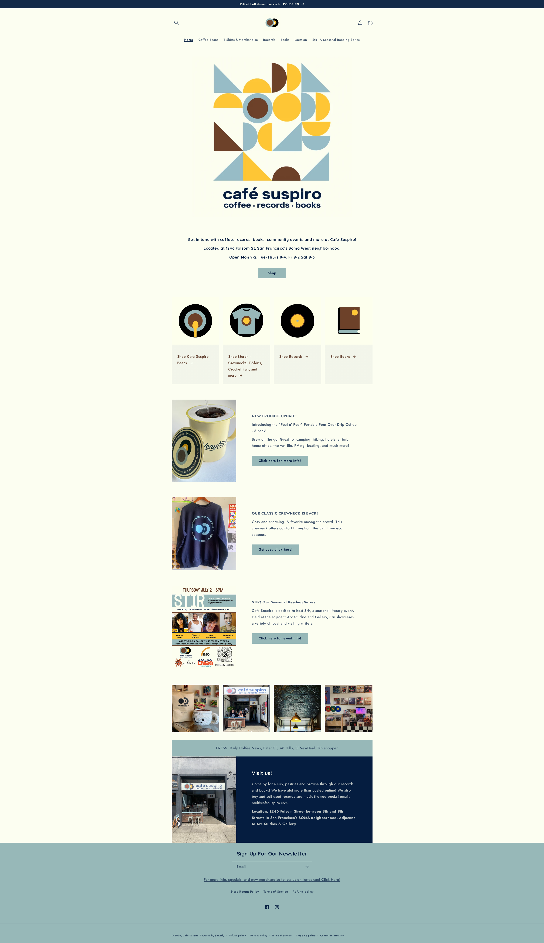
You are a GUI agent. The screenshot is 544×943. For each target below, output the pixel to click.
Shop (272, 272)
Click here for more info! (280, 460)
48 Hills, (287, 748)
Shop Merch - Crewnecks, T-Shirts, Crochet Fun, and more (245, 366)
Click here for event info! (280, 638)
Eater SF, (271, 748)
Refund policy (303, 891)
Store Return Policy (244, 891)
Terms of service (282, 935)
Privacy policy (258, 935)
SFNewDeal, (305, 748)
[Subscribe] (307, 867)
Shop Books (340, 356)
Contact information (332, 935)
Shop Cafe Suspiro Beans (193, 359)
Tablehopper (327, 748)
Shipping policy (306, 935)
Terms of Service (276, 891)
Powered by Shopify (212, 935)
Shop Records (291, 356)
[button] (176, 23)
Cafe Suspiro (191, 935)
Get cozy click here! (276, 549)
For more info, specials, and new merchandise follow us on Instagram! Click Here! (272, 879)
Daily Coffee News (245, 748)
